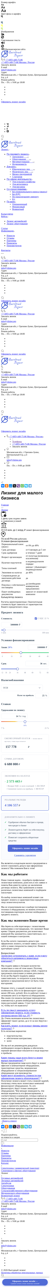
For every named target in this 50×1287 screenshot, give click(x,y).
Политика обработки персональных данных (22, 1272)
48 (25, 673)
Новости (11, 235)
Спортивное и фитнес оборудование (18, 1170)
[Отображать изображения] (2, 34)
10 (11, 656)
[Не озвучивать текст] (2, 47)
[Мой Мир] (10, 485)
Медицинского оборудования (15, 1193)
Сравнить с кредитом (25, 855)
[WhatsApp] (22, 485)
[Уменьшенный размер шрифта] (2, 5)
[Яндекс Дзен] (8, 131)
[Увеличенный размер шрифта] (3, 11)
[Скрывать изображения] (2, 38)
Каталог (5, 1163)
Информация (7, 1145)
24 (10, 673)
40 (39, 656)
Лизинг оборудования (17, 223)
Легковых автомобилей (12, 1180)
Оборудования (8, 1188)
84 (47, 673)
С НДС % (43, 618)
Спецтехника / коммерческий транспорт (20, 1168)
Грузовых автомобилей (12, 1178)
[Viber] (18, 485)
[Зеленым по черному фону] (2, 29)
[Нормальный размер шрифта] (3, 8)
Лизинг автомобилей (17, 221)
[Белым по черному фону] (2, 20)
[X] (14, 485)
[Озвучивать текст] (3, 43)
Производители (14, 245)
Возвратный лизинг (10, 1195)
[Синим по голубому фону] (2, 23)
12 (2, 673)
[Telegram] (8, 126)
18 (6, 673)
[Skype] (26, 485)
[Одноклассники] (7, 129)
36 (17, 673)
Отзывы (10, 238)
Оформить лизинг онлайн (13, 102)
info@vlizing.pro (8, 70)
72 (40, 673)
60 (32, 673)
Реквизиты (12, 243)
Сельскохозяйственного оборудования (19, 1190)
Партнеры (11, 240)
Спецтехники (7, 1185)
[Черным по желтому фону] (2, 26)
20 (21, 656)
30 (30, 656)
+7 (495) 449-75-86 (14, 60)
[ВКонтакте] (8, 124)
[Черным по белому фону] (2, 17)
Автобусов (6, 1183)
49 (47, 656)
